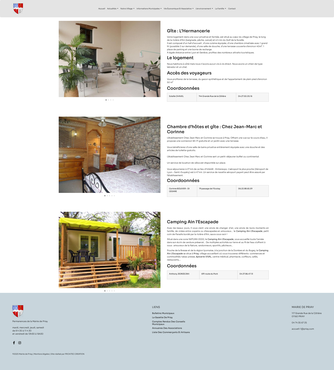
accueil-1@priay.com (303, 329)
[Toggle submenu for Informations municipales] (161, 8)
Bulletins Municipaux (163, 313)
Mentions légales (41, 354)
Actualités (111, 8)
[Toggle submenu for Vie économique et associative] (193, 8)
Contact (232, 8)
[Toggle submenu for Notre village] (134, 8)
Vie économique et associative (178, 8)
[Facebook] (14, 342)
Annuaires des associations (167, 328)
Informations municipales (148, 8)
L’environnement (203, 8)
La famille (219, 8)
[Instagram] (19, 342)
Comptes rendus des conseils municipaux (168, 323)
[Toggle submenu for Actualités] (117, 8)
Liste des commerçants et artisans (171, 332)
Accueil (101, 8)
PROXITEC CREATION (74, 354)
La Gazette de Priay (162, 317)
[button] (61, 59)
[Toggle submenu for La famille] (225, 8)
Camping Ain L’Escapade (249, 231)
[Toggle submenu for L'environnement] (212, 8)
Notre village (126, 8)
